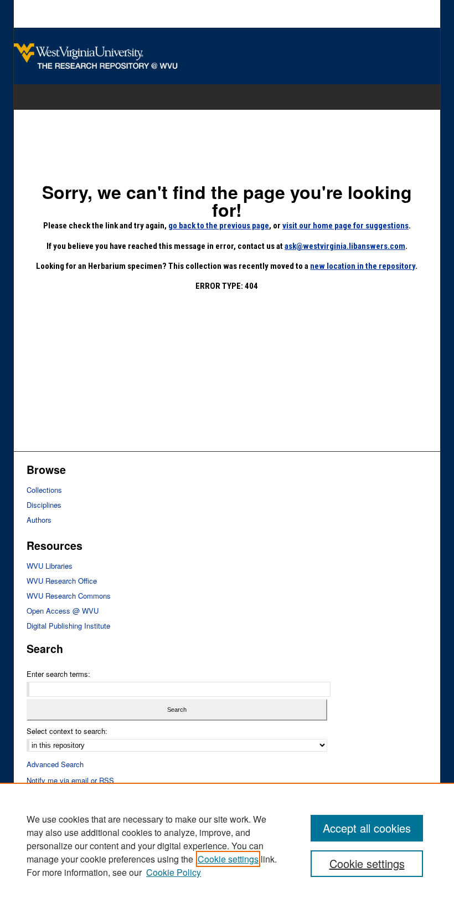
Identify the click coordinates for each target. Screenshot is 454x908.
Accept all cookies (367, 828)
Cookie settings (228, 859)
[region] (227, 845)
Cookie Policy (173, 872)
